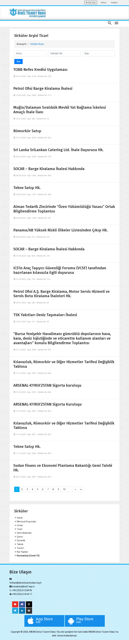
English (114, 3)
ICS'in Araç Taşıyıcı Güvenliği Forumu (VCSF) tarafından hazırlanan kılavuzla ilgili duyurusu (59, 270)
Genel (19, 517)
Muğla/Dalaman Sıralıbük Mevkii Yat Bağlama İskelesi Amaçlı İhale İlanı (59, 109)
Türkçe (103, 3)
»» (81, 489)
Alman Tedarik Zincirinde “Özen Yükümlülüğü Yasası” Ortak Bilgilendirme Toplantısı (64, 208)
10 (64, 489)
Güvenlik (20, 540)
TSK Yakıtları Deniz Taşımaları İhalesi (45, 315)
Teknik (19, 544)
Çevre (19, 536)
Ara (18, 61)
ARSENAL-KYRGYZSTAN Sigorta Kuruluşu (47, 404)
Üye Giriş (91, 3)
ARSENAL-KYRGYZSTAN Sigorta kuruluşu (47, 385)
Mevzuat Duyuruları (26, 521)
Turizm (20, 548)
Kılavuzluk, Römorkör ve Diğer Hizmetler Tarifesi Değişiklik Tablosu (63, 364)
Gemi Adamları (24, 533)
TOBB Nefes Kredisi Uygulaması (40, 69)
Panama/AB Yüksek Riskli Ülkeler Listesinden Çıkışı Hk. (60, 230)
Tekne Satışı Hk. (27, 188)
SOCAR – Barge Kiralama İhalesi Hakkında (48, 169)
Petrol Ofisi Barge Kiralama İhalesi (42, 88)
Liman (19, 525)
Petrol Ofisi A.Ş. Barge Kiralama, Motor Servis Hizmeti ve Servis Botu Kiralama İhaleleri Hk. (61, 293)
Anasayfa (21, 44)
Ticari (19, 529)
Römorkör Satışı (27, 131)
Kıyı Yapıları (22, 552)
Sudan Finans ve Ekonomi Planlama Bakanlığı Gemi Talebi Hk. (62, 467)
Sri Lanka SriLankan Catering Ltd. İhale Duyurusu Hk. (58, 150)
